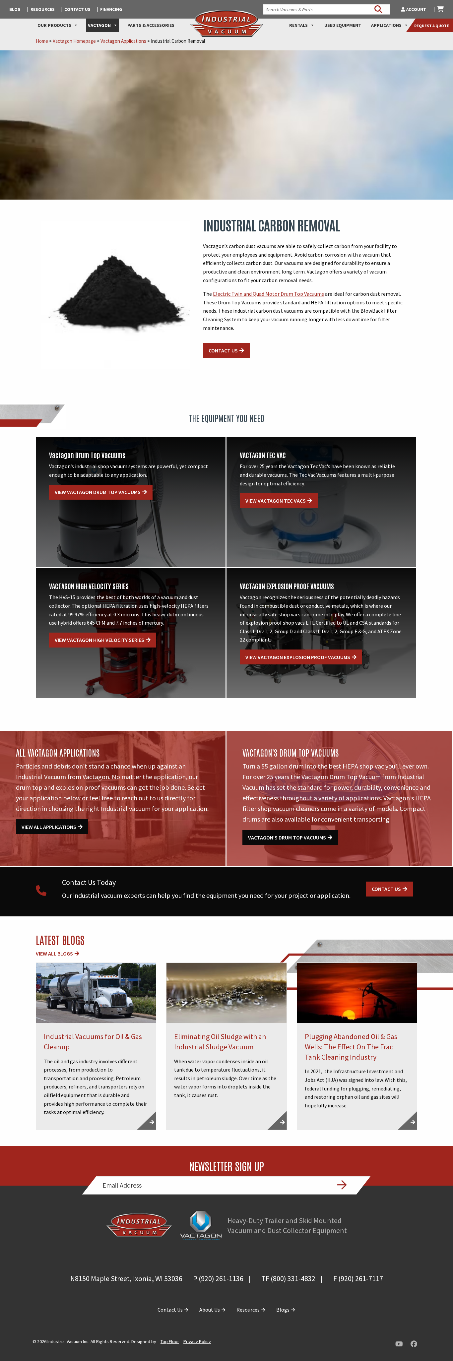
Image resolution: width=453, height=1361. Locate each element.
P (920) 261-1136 (218, 1278)
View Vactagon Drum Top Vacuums (98, 492)
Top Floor (170, 1341)
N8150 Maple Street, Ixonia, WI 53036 (126, 1278)
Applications (386, 25)
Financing (111, 9)
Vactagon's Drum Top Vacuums (287, 837)
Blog (15, 9)
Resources (43, 9)
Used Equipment (342, 25)
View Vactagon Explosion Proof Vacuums (297, 657)
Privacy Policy (197, 1341)
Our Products (54, 25)
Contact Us (77, 9)
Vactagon (99, 25)
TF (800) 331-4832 (288, 1278)
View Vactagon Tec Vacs (275, 500)
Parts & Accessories (150, 25)
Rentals (298, 25)
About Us (210, 1309)
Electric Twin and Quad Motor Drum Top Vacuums (268, 293)
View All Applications (49, 827)
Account (416, 9)
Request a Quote (431, 25)
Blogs (283, 1309)
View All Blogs (54, 953)
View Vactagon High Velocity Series (99, 640)
